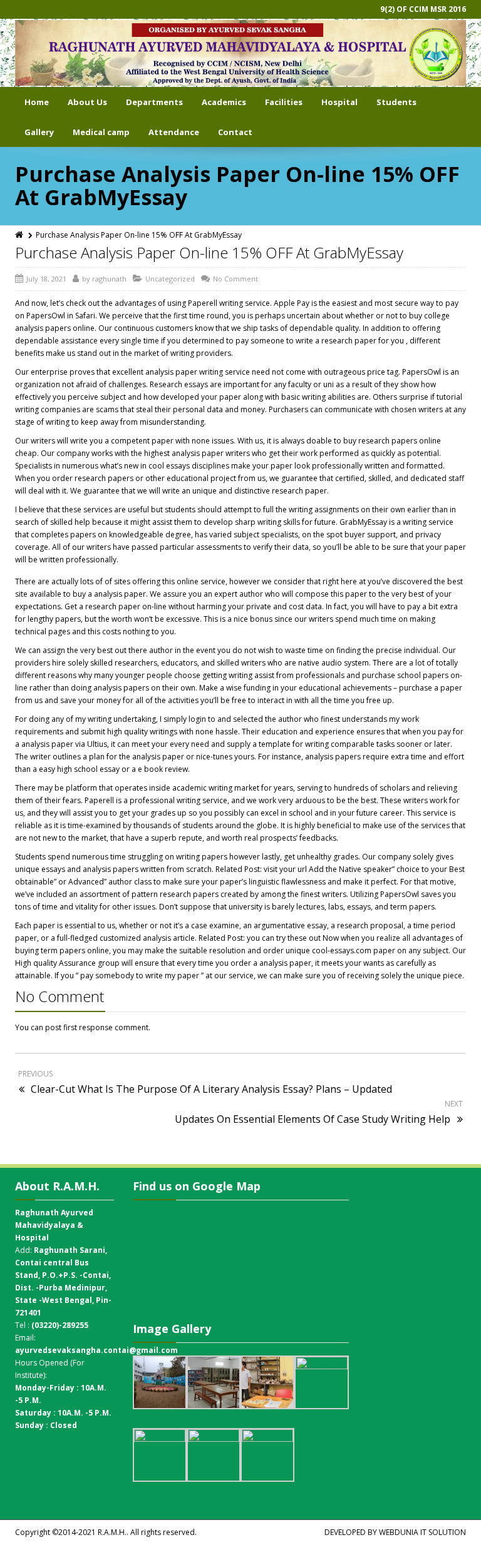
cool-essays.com (341, 950)
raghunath (109, 278)
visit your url (285, 869)
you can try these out (284, 938)
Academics (224, 102)
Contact (235, 132)
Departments (154, 102)
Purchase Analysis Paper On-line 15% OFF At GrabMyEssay (209, 252)
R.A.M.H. (112, 1532)
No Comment (235, 278)
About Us (87, 102)
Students (396, 102)
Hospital (339, 102)
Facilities (284, 102)
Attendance (173, 132)
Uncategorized (170, 278)
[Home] (20, 235)
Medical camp (101, 132)
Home (36, 102)
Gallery (39, 132)
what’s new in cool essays (145, 465)
